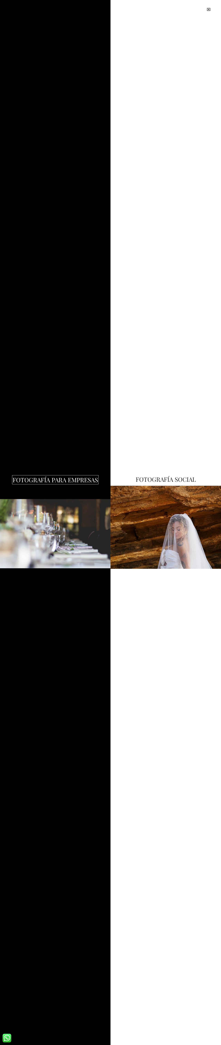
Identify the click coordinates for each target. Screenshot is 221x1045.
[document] (110, 522)
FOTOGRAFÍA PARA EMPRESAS (55, 480)
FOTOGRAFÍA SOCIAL (166, 479)
